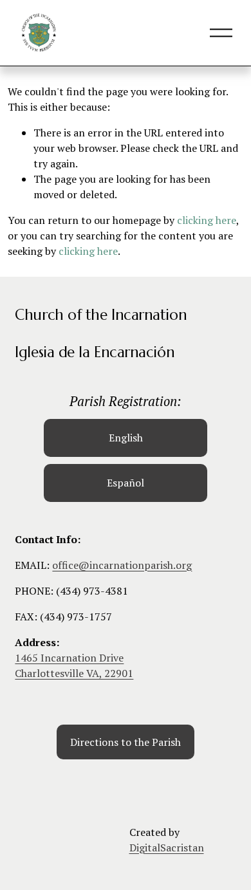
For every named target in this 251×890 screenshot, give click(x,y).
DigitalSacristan (166, 847)
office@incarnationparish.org (122, 565)
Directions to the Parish (125, 742)
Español (125, 483)
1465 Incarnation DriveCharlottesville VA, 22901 (74, 665)
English (126, 438)
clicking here (206, 220)
